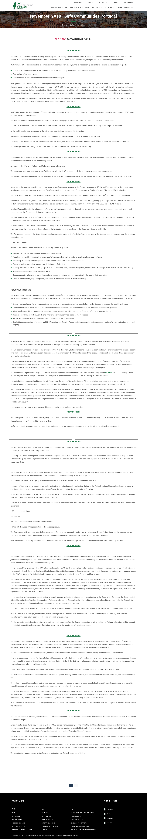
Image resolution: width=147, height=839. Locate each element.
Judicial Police (47, 819)
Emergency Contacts (79, 823)
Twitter (90, 2)
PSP (72, 809)
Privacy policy (59, 835)
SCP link (108, 373)
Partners (45, 830)
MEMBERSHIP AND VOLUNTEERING (82, 812)
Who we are (56, 8)
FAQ (13, 809)
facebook (109, 809)
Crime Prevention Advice (80, 826)
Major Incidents (93, 8)
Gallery (45, 812)
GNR (43, 809)
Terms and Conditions (72, 835)
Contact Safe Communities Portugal (84, 830)
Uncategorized (73, 51)
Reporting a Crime (48, 823)
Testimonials (17, 819)
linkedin (109, 823)
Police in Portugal (19, 826)
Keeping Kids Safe (18, 823)
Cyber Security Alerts (50, 826)
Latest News (128, 2)
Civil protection (77, 819)
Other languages (125, 8)
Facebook (78, 2)
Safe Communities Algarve (22, 830)
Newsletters (46, 816)
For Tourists (76, 816)
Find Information (73, 8)
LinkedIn (116, 2)
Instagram (103, 2)
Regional (108, 8)
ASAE (14, 812)
